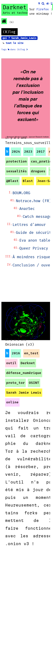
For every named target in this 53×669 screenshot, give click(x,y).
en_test (31, 353)
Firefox (42, 9)
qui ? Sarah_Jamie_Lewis (19, 38)
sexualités (16, 171)
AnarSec (27, 209)
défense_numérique (23, 373)
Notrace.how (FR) (33, 201)
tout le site (14, 43)
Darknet (28, 363)
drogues (38, 171)
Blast (28, 181)
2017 (41, 152)
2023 (28, 152)
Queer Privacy (33, 248)
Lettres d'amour (29, 225)
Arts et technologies (20, 13)
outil (11, 363)
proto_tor (15, 383)
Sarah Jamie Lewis (23, 393)
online (12, 402)
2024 (16, 152)
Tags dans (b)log (13, 49)
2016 (16, 353)
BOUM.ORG (21, 193)
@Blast (12, 181)
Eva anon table (34, 240)
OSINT (34, 383)
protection (16, 162)
